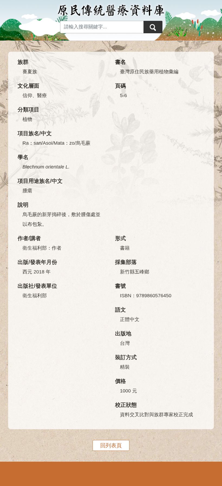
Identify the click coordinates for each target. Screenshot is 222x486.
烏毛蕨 (83, 143)
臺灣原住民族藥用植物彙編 (149, 71)
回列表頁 (111, 445)
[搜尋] (152, 27)
